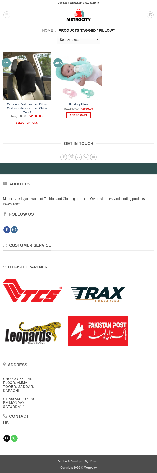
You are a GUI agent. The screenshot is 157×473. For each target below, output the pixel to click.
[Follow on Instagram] (71, 157)
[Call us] (86, 157)
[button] (6, 14)
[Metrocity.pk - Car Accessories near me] (78, 14)
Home (47, 30)
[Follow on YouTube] (93, 157)
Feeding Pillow (78, 104)
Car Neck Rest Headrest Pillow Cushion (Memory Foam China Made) (27, 108)
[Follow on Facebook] (63, 157)
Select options (27, 123)
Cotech (94, 461)
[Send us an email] (78, 157)
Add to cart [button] (78, 115)
